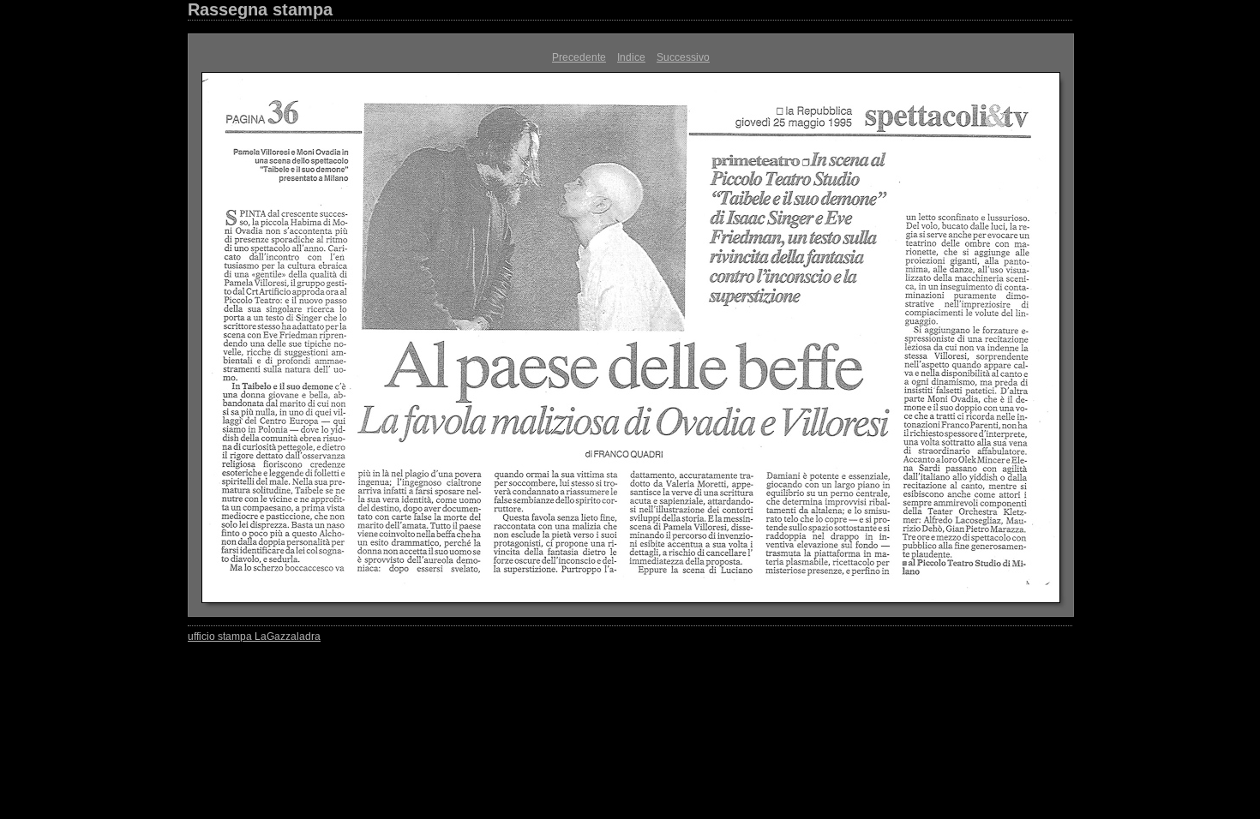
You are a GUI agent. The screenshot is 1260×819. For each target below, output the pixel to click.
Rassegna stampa (260, 9)
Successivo (683, 57)
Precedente (579, 57)
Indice (631, 57)
